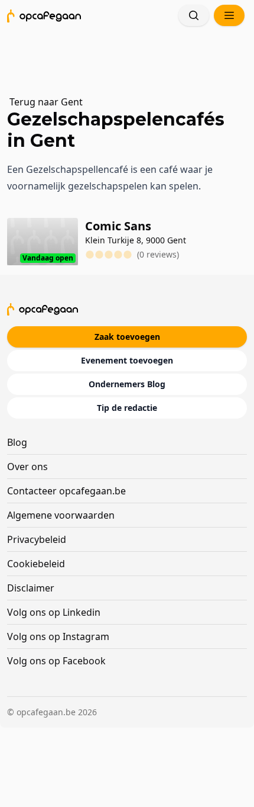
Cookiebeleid (36, 563)
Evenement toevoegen (127, 360)
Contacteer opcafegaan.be (66, 490)
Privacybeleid (36, 539)
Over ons (27, 466)
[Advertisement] (132, 56)
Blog (17, 442)
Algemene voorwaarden (61, 515)
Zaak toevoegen (127, 336)
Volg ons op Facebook (56, 660)
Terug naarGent (46, 101)
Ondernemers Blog (127, 384)
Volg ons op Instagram (58, 636)
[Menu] (229, 15)
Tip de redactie (127, 407)
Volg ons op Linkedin (53, 612)
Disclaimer (30, 587)
